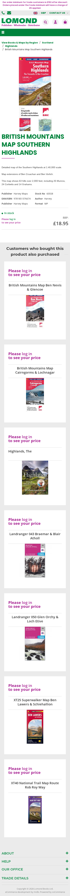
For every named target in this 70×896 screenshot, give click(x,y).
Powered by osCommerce (52, 892)
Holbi (36, 892)
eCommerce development (17, 892)
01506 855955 (4, 13)
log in (12, 219)
